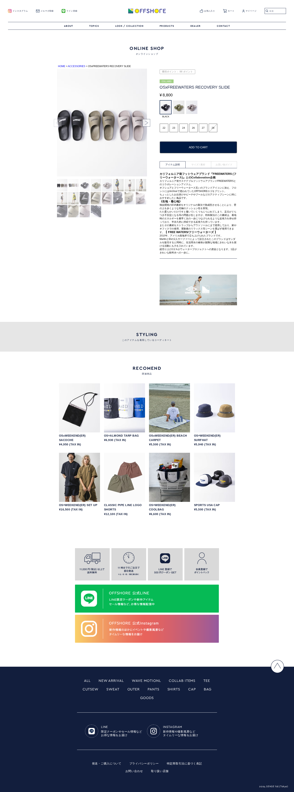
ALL (87, 681)
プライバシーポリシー (144, 763)
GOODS (147, 698)
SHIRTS (173, 689)
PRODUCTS (167, 26)
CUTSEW (90, 689)
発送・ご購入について (106, 763)
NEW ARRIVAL (111, 681)
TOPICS (94, 26)
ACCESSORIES (76, 66)
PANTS (153, 689)
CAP (192, 689)
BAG (208, 689)
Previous (62, 123)
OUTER (133, 689)
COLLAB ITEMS (182, 681)
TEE (206, 681)
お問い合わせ (134, 771)
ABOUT (68, 26)
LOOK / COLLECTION (129, 26)
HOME (61, 66)
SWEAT (112, 689)
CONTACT (223, 26)
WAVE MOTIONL (146, 681)
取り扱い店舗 (160, 771)
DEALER (195, 26)
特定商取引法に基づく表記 (184, 763)
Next (142, 123)
